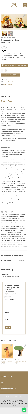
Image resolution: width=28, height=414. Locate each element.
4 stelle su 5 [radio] (17, 294)
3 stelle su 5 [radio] (12, 294)
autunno (5, 84)
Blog (21, 401)
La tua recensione (10, 299)
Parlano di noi (18, 400)
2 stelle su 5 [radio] (7, 294)
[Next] (24, 21)
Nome (7, 312)
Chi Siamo (7, 399)
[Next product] (2, 47)
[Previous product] (5, 47)
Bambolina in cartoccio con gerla (20, 362)
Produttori (17, 399)
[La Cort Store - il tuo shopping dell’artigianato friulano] (14, 5)
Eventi (5, 401)
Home (3, 37)
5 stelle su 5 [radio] (7, 297)
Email (6, 319)
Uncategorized (10, 37)
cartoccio (10, 84)
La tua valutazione (10, 291)
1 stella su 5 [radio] (5, 294)
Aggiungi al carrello (10, 75)
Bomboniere (13, 401)
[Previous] (3, 21)
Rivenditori (7, 400)
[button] (2, 4)
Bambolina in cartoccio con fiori (6, 362)
